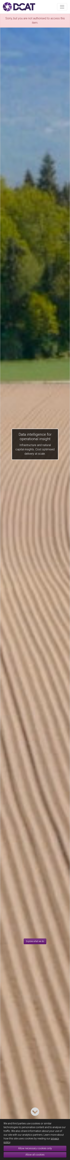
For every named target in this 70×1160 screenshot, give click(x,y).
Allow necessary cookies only (35, 1148)
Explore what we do (35, 941)
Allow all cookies (35, 1154)
